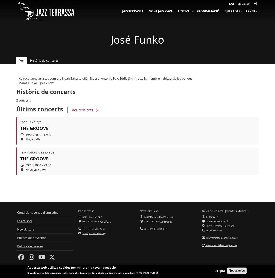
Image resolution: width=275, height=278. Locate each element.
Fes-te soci (24, 221)
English (243, 4)
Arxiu (250, 11)
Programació (207, 11)
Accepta (219, 271)
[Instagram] (31, 258)
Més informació (147, 273)
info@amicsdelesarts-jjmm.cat (221, 237)
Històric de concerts (44, 61)
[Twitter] (52, 258)
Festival (184, 11)
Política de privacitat (31, 238)
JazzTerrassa (132, 11)
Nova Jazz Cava (161, 11)
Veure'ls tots (83, 110)
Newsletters (25, 229)
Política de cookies (30, 246)
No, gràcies (237, 270)
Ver (21, 61)
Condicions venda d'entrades (37, 213)
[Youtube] (41, 258)
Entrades (232, 11)
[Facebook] (21, 258)
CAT (231, 4)
